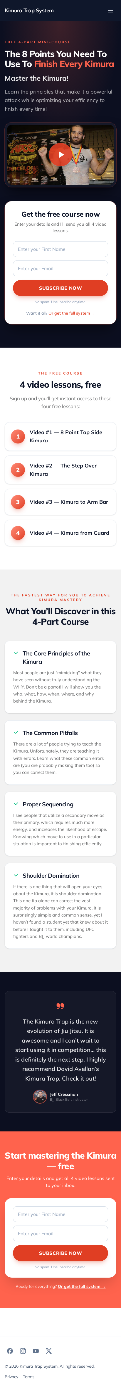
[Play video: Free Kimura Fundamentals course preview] (60, 155)
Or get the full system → (71, 313)
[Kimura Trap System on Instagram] (23, 1351)
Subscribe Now (60, 288)
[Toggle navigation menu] (110, 10)
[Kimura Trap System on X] (48, 1351)
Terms (28, 1376)
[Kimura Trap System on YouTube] (36, 1351)
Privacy (11, 1376)
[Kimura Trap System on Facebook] (10, 1351)
